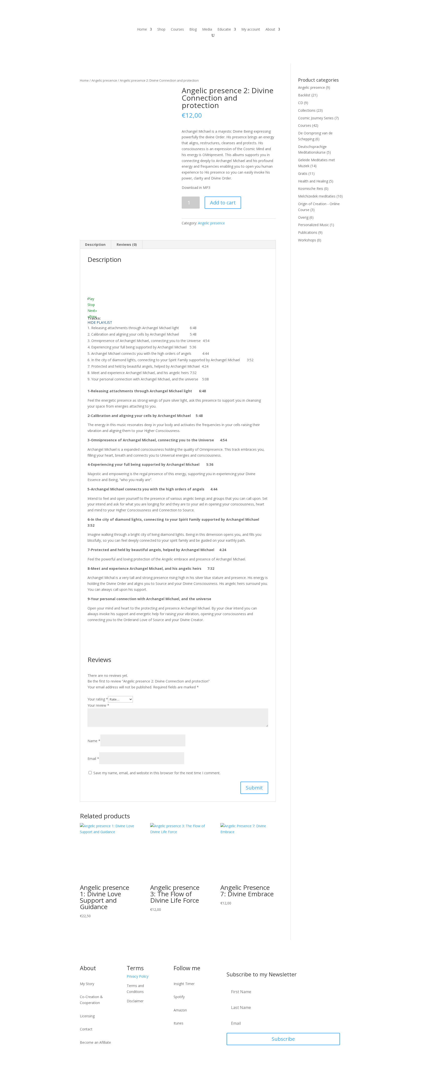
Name (94, 740)
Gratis (302, 173)
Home (142, 30)
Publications (307, 232)
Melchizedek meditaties (317, 196)
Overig (303, 217)
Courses (177, 30)
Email (93, 758)
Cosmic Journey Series (316, 118)
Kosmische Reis (310, 188)
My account (250, 30)
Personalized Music (313, 224)
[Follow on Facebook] (318, 30)
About (270, 30)
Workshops (307, 240)
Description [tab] (95, 244)
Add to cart (223, 202)
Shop (161, 30)
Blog (193, 30)
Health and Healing (313, 181)
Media (207, 30)
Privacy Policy (137, 976)
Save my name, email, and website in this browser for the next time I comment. (156, 773)
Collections (307, 110)
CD (300, 102)
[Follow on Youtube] (308, 30)
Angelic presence (104, 80)
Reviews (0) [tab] (127, 244)
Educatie (224, 30)
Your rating (98, 699)
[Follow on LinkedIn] (328, 30)
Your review (98, 705)
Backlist (304, 95)
